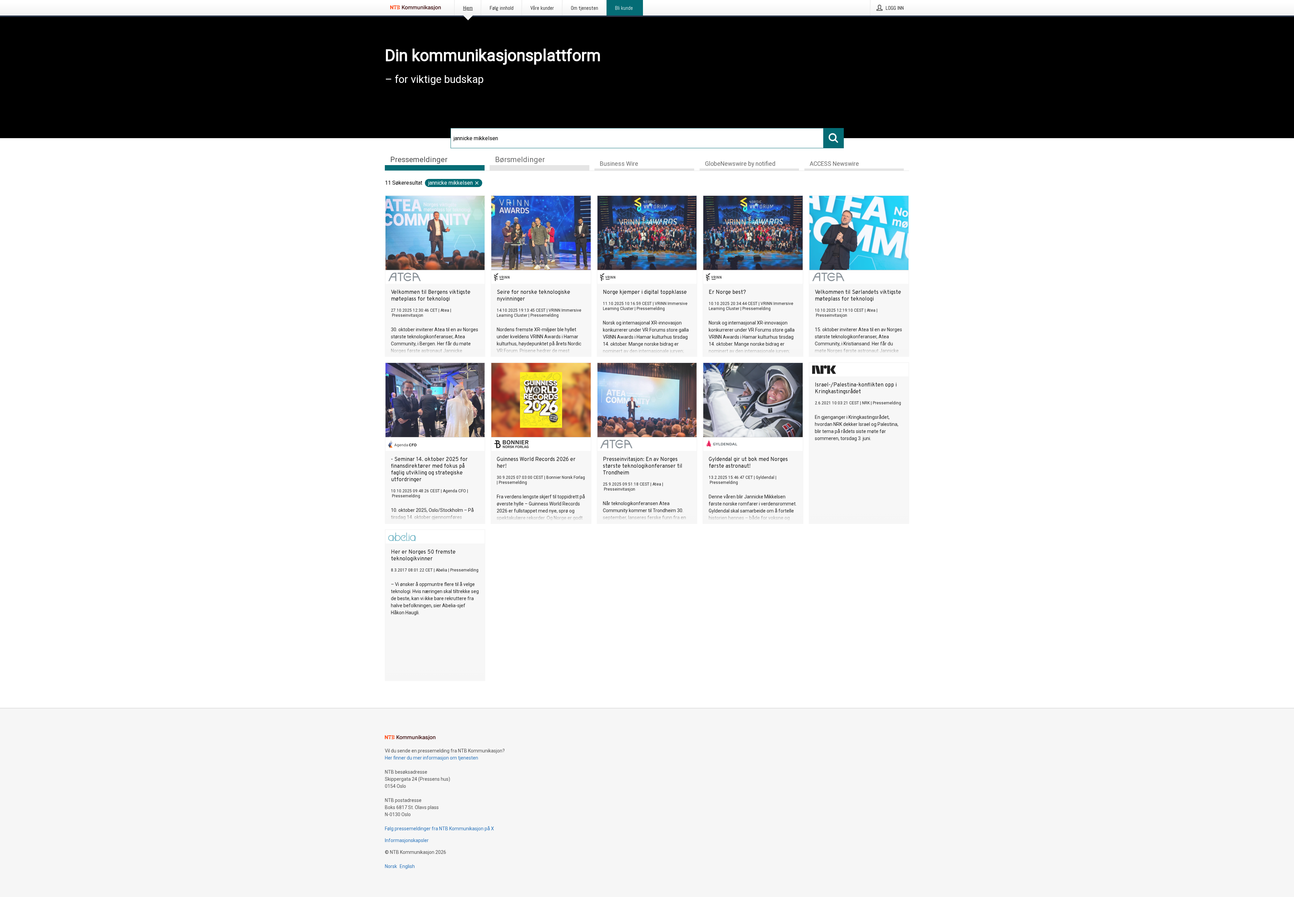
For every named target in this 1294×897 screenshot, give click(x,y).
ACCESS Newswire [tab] (834, 163)
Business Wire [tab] (619, 163)
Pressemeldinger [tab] (419, 159)
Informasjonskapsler (407, 840)
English (407, 866)
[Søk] (834, 138)
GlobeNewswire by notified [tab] (740, 163)
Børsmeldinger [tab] (520, 159)
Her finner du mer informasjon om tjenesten (431, 758)
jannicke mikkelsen (450, 183)
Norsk (391, 866)
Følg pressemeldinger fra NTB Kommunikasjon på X (439, 828)
